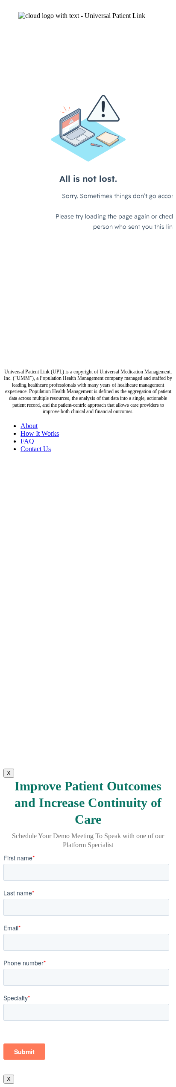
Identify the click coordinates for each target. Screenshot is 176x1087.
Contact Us (36, 448)
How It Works (40, 433)
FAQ (27, 441)
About (29, 425)
